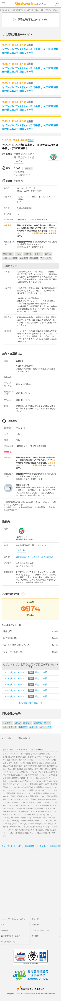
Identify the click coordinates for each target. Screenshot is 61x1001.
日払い (18, 723)
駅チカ (47, 723)
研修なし (38, 723)
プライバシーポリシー (40, 930)
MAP (17, 161)
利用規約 (4, 930)
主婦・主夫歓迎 (9, 727)
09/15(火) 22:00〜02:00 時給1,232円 (25, 684)
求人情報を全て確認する (30, 703)
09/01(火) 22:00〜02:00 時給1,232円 (25, 672)
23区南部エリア (23, 557)
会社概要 (35, 936)
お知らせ (35, 925)
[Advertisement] (30, 880)
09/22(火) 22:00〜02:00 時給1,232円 (25, 690)
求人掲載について (8, 942)
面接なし (27, 723)
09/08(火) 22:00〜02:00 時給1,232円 (25, 678)
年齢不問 (23, 727)
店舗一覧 (35, 919)
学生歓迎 (33, 727)
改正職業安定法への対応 (10, 936)
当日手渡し (7, 723)
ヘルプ (3, 925)
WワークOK (45, 727)
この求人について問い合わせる (17, 738)
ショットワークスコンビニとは (13, 919)
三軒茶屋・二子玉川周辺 (42, 557)
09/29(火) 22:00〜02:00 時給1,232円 (25, 696)
